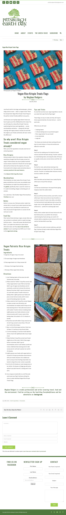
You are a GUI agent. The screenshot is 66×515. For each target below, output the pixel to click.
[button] (61, 32)
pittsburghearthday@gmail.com (56, 2)
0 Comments (22, 400)
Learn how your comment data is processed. (34, 451)
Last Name (33, 472)
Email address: (33, 477)
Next (61, 40)
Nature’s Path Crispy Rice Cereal (14, 174)
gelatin (7, 186)
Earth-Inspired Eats (14, 400)
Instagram (38, 394)
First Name (33, 466)
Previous (56, 40)
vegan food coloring (12, 231)
